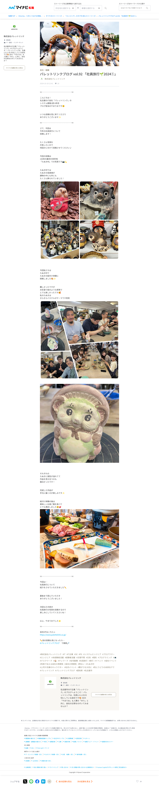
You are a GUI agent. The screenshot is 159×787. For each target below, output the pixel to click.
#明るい (81, 664)
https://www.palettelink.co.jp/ (53, 634)
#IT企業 (70, 654)
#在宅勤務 (73, 660)
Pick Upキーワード (43, 748)
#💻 (115, 657)
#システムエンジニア (92, 654)
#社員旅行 (83, 660)
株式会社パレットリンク (14, 36)
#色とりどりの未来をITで (103, 667)
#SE (76, 654)
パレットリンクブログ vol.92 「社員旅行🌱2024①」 (117, 16)
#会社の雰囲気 (70, 664)
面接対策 (67, 742)
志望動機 (70, 738)
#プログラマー (108, 654)
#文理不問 (80, 657)
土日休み (35, 761)
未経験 (27, 761)
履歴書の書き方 (30, 738)
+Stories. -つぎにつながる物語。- (30, 16)
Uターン (87, 738)
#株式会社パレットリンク (50, 654)
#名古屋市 (88, 670)
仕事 (60, 742)
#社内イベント (70, 667)
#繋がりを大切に (85, 667)
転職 (26, 748)
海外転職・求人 (81, 754)
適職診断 (52, 742)
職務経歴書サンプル (44, 738)
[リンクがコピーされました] (49, 781)
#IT (64, 654)
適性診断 (79, 738)
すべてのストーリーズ (54, 16)
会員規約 (28, 767)
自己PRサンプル (59, 738)
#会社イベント (110, 660)
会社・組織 (44, 70)
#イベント (99, 660)
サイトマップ (54, 767)
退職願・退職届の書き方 (33, 742)
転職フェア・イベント (92, 742)
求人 (32, 748)
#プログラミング (105, 657)
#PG (80, 654)
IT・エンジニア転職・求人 (33, 754)
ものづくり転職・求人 (52, 754)
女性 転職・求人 (67, 754)
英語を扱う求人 (46, 761)
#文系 (88, 657)
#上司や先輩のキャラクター (51, 667)
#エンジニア (45, 657)
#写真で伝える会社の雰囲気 (51, 664)
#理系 (94, 657)
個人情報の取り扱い (40, 767)
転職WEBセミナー (107, 742)
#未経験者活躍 (57, 657)
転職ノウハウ (77, 742)
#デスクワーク (46, 660)
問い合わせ (64, 767)
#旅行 (91, 660)
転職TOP (11, 16)
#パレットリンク (47, 670)
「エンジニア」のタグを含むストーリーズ (80, 16)
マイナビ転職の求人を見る (14, 68)
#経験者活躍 (70, 657)
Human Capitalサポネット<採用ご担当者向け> (112, 767)
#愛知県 (79, 670)
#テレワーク (63, 660)
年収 (45, 742)
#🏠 (55, 660)
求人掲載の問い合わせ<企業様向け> (82, 767)
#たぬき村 (90, 664)
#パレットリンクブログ (50, 643)
